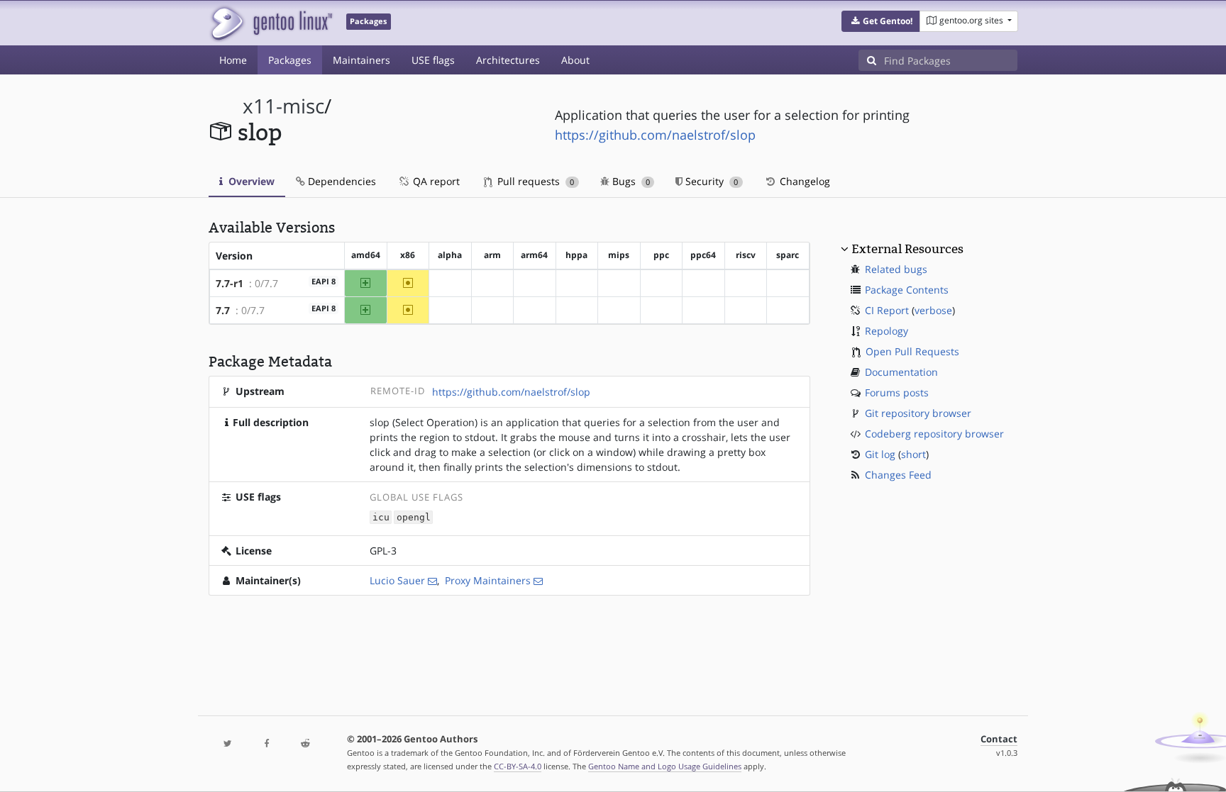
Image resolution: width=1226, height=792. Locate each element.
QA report (435, 181)
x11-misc (283, 106)
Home (233, 60)
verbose (933, 310)
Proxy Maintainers (488, 580)
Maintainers (361, 60)
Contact (999, 739)
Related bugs (896, 269)
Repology (886, 331)
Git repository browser (918, 413)
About (575, 60)
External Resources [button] (907, 249)
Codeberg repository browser (934, 433)
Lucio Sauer (397, 580)
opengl (414, 517)
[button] (880, 21)
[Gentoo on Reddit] (305, 744)
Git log (880, 454)
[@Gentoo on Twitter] (228, 744)
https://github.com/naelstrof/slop (655, 134)
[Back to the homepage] (270, 23)
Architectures (508, 60)
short (913, 454)
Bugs (629, 181)
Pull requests (534, 181)
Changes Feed (898, 474)
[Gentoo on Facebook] (266, 744)
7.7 (223, 310)
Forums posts (897, 392)
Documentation (901, 372)
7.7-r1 (229, 283)
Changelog (803, 181)
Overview (250, 181)
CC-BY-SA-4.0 (517, 766)
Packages (289, 60)
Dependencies (340, 181)
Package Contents (907, 289)
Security (710, 181)
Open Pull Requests (912, 351)
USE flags (433, 60)
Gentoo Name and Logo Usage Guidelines (664, 766)
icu (381, 517)
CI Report (887, 310)
